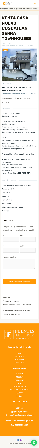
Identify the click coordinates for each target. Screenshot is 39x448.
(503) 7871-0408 (13, 314)
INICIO (19, 353)
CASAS (19, 383)
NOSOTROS (19, 356)
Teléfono (23, 246)
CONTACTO (19, 363)
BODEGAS (20, 377)
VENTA (3, 43)
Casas (10, 43)
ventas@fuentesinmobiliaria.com (17, 304)
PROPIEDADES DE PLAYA (19, 390)
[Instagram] (21, 440)
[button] (34, 443)
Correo (5, 246)
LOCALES (19, 393)
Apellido (23, 235)
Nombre (6, 235)
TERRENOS (19, 380)
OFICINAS (19, 374)
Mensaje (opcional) (10, 257)
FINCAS (19, 396)
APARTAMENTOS (19, 386)
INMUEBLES (19, 360)
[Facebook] (17, 440)
